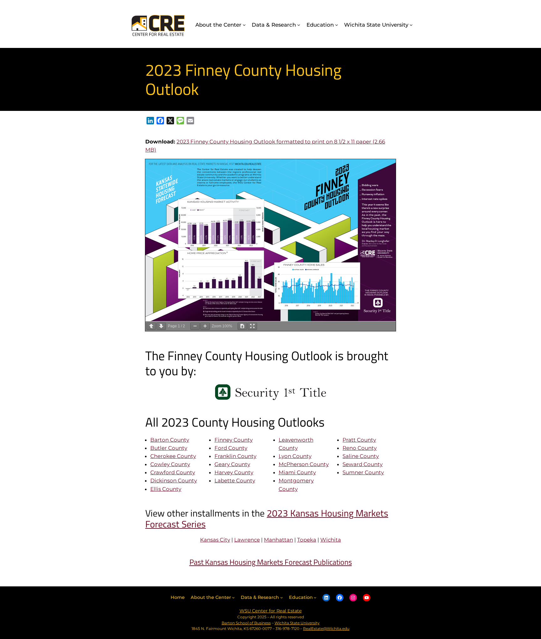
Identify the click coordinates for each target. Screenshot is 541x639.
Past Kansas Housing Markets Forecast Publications (270, 562)
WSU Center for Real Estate (271, 611)
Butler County (168, 448)
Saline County (361, 456)
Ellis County (165, 489)
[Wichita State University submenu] (411, 24)
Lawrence (247, 540)
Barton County (169, 440)
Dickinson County (173, 480)
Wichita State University (297, 623)
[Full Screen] (252, 326)
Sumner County (363, 472)
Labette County (234, 480)
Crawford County (172, 472)
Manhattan (278, 540)
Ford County (230, 448)
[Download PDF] (242, 326)
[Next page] (161, 326)
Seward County (363, 464)
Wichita (330, 540)
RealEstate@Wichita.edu (326, 628)
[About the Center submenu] (244, 24)
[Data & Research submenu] (298, 24)
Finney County (233, 440)
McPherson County (304, 464)
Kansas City (215, 540)
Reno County (360, 448)
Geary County (232, 464)
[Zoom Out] (195, 326)
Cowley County (170, 464)
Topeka (306, 540)
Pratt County (359, 440)
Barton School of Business (246, 623)
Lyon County (295, 456)
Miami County (297, 472)
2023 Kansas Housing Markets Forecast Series (266, 518)
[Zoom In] (205, 326)
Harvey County (233, 472)
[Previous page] (151, 326)
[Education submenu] (336, 24)
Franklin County (235, 456)
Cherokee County (173, 456)
